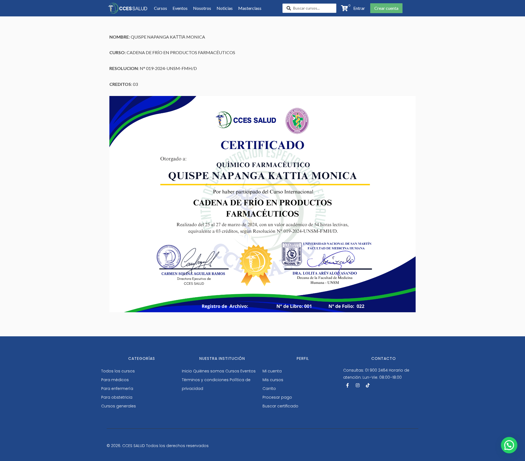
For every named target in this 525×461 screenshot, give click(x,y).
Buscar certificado (280, 406)
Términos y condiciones (205, 380)
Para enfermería (117, 388)
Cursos (232, 371)
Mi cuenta (272, 371)
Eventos (248, 371)
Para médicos (115, 380)
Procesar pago (277, 397)
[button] (357, 8)
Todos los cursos (118, 371)
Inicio (187, 371)
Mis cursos (272, 380)
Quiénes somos (208, 371)
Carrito (269, 388)
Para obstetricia (116, 397)
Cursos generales (118, 406)
